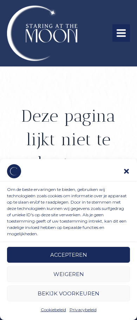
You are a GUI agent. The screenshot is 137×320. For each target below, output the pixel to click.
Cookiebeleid (53, 309)
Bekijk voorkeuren (68, 293)
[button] (126, 171)
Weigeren (68, 274)
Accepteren (68, 254)
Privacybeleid (83, 309)
